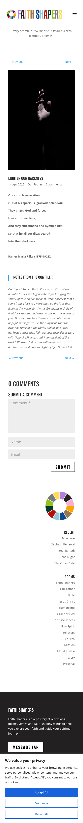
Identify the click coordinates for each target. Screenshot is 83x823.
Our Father (35, 184)
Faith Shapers (65, 583)
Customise (41, 803)
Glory (71, 657)
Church (70, 639)
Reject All (41, 814)
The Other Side (64, 563)
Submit (63, 467)
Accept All (41, 792)
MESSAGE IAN (26, 747)
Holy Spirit (68, 626)
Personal (69, 664)
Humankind (67, 608)
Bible (71, 595)
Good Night (67, 557)
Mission (69, 645)
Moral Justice (66, 651)
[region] (41, 788)
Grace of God (66, 614)
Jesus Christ (67, 601)
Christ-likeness (65, 620)
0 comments (54, 184)
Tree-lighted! (66, 551)
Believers (68, 633)
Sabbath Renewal (63, 544)
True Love (68, 538)
